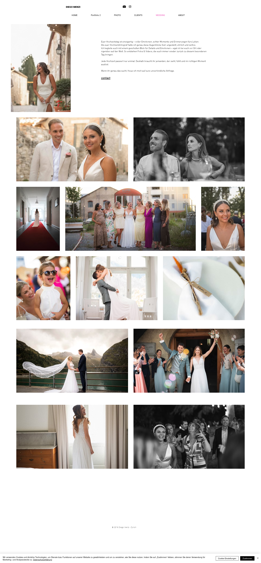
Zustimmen (247, 558)
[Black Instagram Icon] (130, 6)
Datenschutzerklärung (42, 559)
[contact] (124, 6)
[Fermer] (257, 558)
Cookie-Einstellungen (227, 558)
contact (105, 78)
